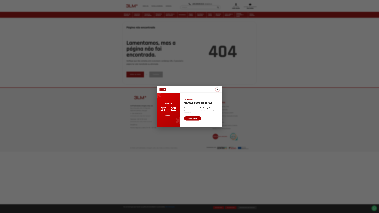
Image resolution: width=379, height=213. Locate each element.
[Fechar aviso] (218, 89)
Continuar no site (193, 118)
